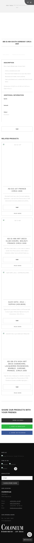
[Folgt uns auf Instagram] (12, 464)
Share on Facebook (18, 432)
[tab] (6, 55)
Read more (17, 213)
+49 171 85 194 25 (15, 503)
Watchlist (28, 539)
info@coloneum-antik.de (16, 508)
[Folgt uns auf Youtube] (4, 468)
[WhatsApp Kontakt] (29, 534)
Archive (11, 5)
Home (7, 5)
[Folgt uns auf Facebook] (4, 464)
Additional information (18, 54)
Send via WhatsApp (18, 426)
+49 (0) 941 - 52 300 (15, 501)
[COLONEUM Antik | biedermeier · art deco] (12, 528)
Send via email (18, 420)
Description (6, 54)
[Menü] (29, 2)
